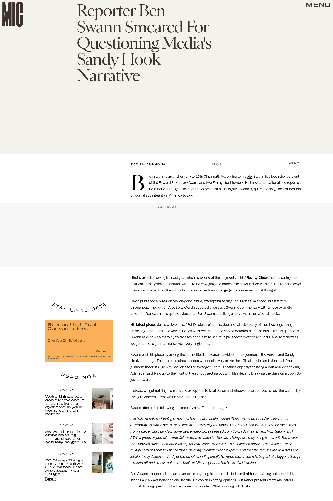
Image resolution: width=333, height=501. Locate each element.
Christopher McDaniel (149, 163)
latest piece (145, 325)
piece (163, 301)
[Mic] (12, 14)
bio (249, 176)
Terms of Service (99, 356)
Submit (103, 351)
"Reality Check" (257, 278)
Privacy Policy (53, 359)
